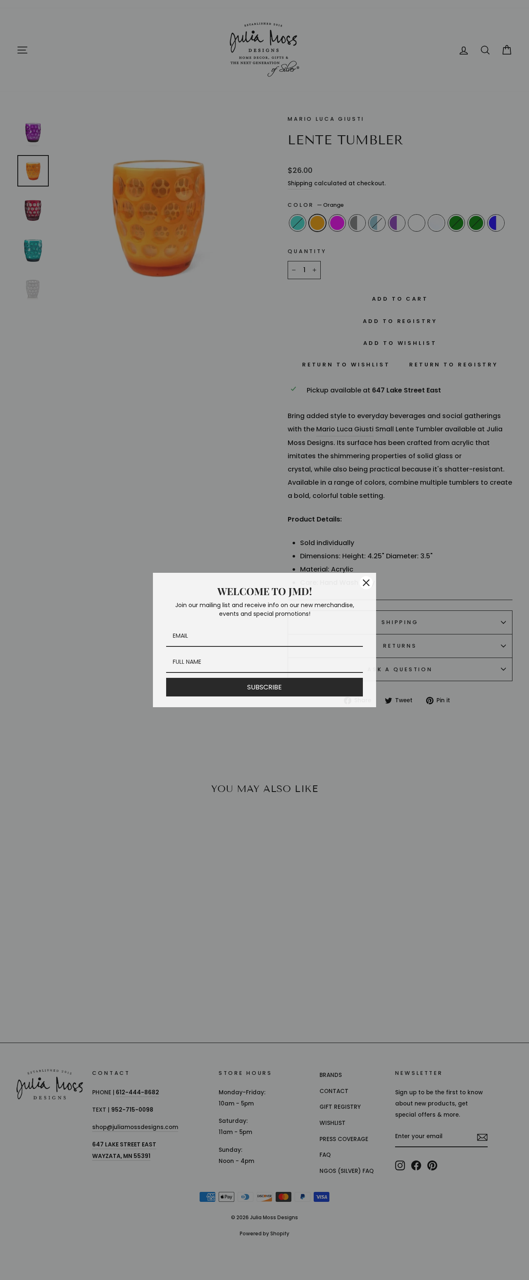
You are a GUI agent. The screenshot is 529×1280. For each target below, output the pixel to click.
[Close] (366, 583)
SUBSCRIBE (264, 687)
